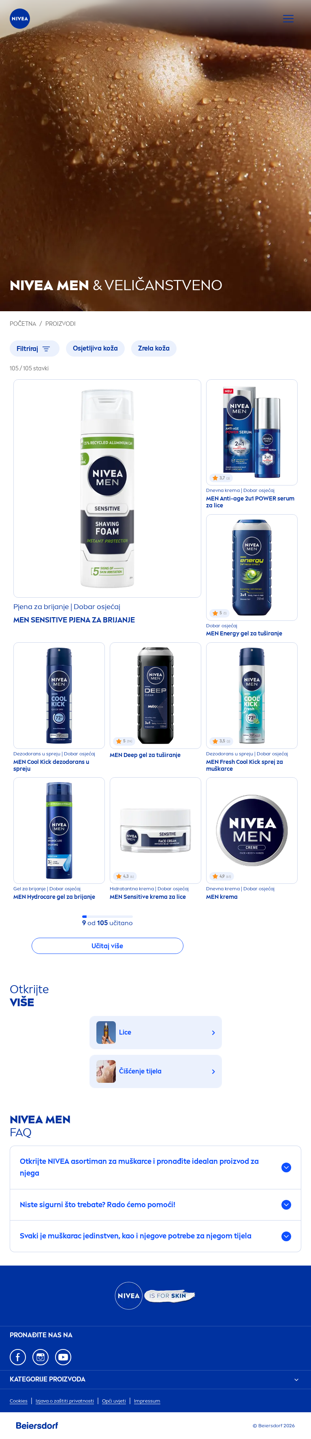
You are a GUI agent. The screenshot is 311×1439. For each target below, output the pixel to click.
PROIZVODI (60, 324)
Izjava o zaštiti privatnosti (65, 1401)
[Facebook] (18, 1357)
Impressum (147, 1401)
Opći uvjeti (114, 1401)
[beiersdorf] (37, 1425)
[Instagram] (40, 1357)
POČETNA (23, 324)
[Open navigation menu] (288, 19)
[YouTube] (63, 1357)
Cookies (19, 1401)
